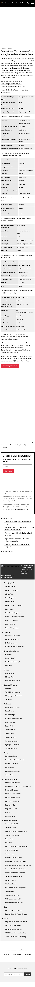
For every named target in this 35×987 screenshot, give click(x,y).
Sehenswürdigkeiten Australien (15, 872)
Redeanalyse (9, 767)
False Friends (9, 711)
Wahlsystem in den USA (13, 899)
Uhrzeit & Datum (10, 816)
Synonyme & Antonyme (12, 745)
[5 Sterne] (15, 435)
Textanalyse (9, 775)
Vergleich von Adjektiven (13, 692)
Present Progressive (11, 590)
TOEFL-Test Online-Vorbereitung (15, 933)
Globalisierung (9, 854)
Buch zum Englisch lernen (13, 929)
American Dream (10, 827)
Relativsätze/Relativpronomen (14, 647)
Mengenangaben (10, 722)
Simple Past (9, 594)
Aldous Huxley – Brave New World (16, 831)
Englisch (9, 48)
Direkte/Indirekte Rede (12, 707)
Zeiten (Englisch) (9, 583)
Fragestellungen (10, 715)
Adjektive (8, 688)
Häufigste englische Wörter (13, 718)
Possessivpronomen (11, 639)
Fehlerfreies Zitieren (11, 756)
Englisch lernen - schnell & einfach (16, 921)
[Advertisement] (17, 25)
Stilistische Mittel (10, 737)
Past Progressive (10, 598)
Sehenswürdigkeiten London (14, 876)
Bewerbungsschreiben (12, 782)
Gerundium (8, 654)
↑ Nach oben (12, 950)
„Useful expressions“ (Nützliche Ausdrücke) (14, 361)
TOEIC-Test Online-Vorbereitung (15, 937)
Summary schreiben (11, 741)
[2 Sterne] (15, 391)
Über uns (6, 954)
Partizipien (8, 665)
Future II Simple (10, 624)
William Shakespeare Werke (14, 903)
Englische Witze (10, 805)
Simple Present (10, 586)
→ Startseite (23, 950)
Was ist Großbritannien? (13, 835)
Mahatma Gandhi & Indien (13, 857)
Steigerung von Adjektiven (13, 696)
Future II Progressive (12, 628)
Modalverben (9, 673)
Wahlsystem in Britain (12, 895)
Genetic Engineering (11, 850)
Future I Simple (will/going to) (14, 616)
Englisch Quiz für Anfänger (13, 910)
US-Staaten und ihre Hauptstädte (15, 888)
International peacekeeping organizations (18, 865)
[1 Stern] (15, 376)
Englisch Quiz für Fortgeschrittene (16, 914)
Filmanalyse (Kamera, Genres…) (15, 760)
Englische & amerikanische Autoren (16, 846)
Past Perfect (9, 609)
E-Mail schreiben (7, 577)
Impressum (27, 954)
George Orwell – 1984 (12, 824)
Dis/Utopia (8, 842)
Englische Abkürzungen (12, 797)
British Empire (9, 839)
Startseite (3, 48)
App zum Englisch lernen (13, 925)
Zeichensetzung (10, 730)
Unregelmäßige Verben (12, 681)
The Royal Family (11, 884)
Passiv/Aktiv (9, 726)
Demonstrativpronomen (12, 635)
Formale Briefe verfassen (13, 794)
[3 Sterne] (15, 406)
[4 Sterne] (15, 420)
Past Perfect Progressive (13, 613)
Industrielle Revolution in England (15, 861)
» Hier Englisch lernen (10, 366)
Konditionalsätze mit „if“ (12, 662)
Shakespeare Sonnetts (12, 771)
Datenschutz (17, 954)
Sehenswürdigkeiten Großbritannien (16, 869)
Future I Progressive (11, 620)
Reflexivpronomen (11, 643)
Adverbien (8, 699)
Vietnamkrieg (9, 891)
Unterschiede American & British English (18, 786)
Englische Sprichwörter (12, 801)
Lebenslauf (8, 812)
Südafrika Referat (10, 880)
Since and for (9, 733)
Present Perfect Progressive (14, 605)
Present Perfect (10, 601)
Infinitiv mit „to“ (10, 658)
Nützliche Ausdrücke (11, 763)
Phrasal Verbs (9, 677)
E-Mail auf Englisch (11, 790)
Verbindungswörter (11, 748)
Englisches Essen (11, 809)
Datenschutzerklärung (21, 509)
